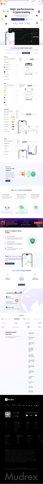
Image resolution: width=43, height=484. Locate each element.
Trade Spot (5, 104)
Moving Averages (19, 460)
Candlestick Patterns (27, 459)
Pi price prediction (23, 458)
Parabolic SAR (17, 459)
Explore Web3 (6, 154)
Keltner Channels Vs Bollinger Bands (32, 460)
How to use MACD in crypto (25, 460)
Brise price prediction (28, 458)
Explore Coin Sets (6, 131)
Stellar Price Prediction (33, 458)
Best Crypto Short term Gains (8, 451)
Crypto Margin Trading (7, 459)
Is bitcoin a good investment (8, 453)
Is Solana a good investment (33, 453)
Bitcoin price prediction (12, 458)
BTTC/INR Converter (7, 458)
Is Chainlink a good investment (20, 453)
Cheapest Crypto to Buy (30, 451)
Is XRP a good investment (14, 453)
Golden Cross (6, 460)
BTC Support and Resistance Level (33, 459)
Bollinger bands (10, 460)
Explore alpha (38, 222)
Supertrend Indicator (19, 451)
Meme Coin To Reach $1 (14, 451)
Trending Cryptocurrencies (7, 452)
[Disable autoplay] (36, 73)
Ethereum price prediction (18, 458)
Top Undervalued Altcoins (25, 451)
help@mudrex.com (13, 337)
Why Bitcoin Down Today (13, 452)
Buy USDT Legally (19, 452)
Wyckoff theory (14, 460)
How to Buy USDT (33, 452)
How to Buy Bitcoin (24, 452)
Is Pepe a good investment (27, 453)
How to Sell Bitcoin (28, 452)
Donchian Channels (22, 459)
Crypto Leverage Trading (12, 459)
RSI (16, 460)
